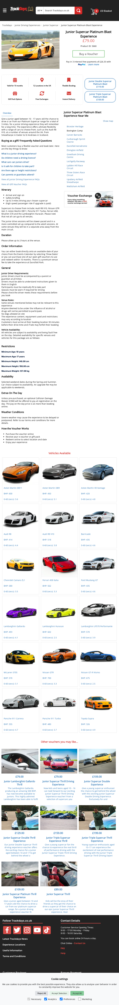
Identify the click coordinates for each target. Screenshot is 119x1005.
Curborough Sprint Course (76, 140)
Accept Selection (59, 993)
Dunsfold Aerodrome (77, 146)
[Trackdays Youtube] (37, 933)
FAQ (63, 948)
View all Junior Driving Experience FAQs (20, 179)
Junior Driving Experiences (27, 25)
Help (63, 953)
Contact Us (79, 943)
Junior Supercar (50, 25)
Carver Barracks (74, 134)
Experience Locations (14, 944)
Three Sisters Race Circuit (76, 174)
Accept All (77, 993)
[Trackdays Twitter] (17, 933)
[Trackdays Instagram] (27, 933)
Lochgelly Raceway (76, 161)
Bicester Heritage (75, 126)
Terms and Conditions (14, 956)
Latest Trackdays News (15, 938)
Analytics (52, 999)
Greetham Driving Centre (75, 155)
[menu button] (4, 11)
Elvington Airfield (75, 150)
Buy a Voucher (88, 54)
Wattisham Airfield (76, 186)
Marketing (87, 999)
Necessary (36, 999)
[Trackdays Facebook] (7, 933)
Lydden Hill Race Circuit (75, 167)
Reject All (41, 993)
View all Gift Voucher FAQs (14, 184)
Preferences (69, 999)
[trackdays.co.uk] (22, 11)
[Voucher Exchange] (88, 199)
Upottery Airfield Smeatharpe (75, 180)
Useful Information (12, 950)
